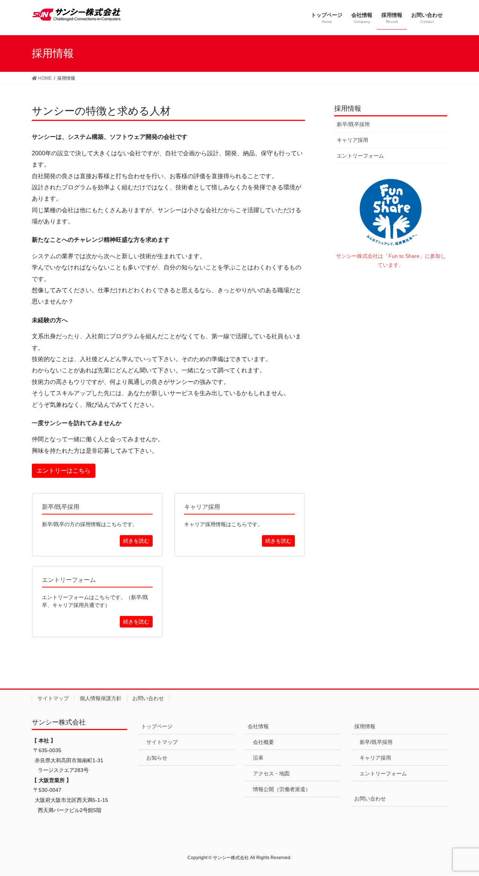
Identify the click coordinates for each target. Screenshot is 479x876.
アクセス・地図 (271, 773)
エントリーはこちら (64, 470)
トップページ (157, 726)
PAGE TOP (460, 843)
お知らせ (156, 758)
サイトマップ (53, 698)
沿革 (258, 758)
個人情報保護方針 (101, 698)
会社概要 (263, 742)
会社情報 (258, 726)
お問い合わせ (148, 698)
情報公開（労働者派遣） (282, 789)
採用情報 (347, 108)
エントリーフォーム (360, 156)
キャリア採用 (352, 140)
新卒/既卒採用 (353, 124)
